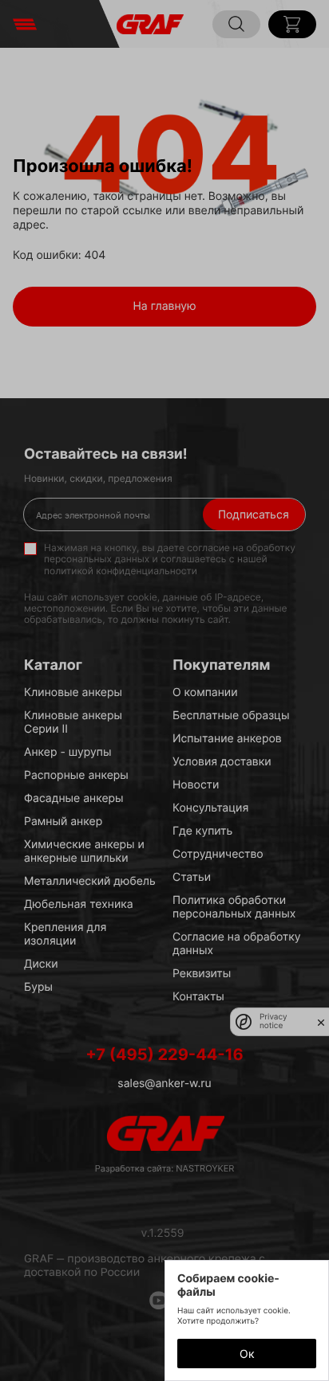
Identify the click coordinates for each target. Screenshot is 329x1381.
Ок (247, 1353)
